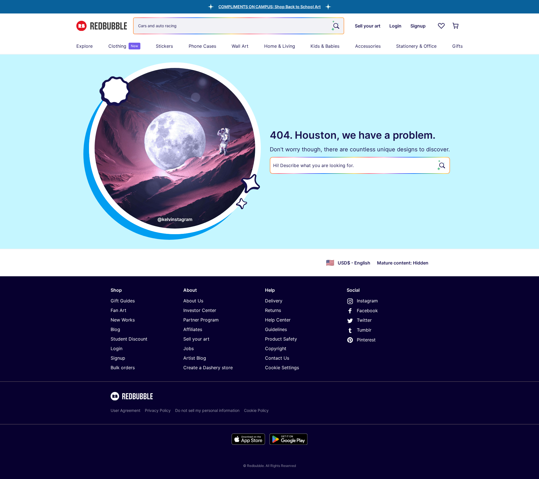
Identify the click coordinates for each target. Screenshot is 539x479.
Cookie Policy (256, 410)
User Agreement (125, 410)
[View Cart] (456, 26)
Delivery (273, 301)
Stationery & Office (416, 46)
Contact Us (277, 358)
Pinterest (366, 340)
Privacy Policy (158, 410)
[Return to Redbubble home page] (101, 26)
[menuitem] (84, 46)
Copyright (275, 348)
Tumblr (364, 330)
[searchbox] (359, 165)
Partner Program (201, 320)
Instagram (367, 301)
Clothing (123, 46)
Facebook (367, 310)
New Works (123, 320)
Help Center (278, 320)
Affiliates (192, 329)
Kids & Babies (324, 46)
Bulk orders (123, 367)
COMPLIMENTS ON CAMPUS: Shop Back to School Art (269, 6)
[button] (269, 6)
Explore (84, 46)
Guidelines (276, 329)
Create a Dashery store (208, 367)
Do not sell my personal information (207, 410)
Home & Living (279, 46)
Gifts (457, 46)
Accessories (368, 46)
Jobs (188, 348)
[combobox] (239, 26)
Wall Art (240, 46)
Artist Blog (194, 358)
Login (116, 348)
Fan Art (118, 310)
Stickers (164, 46)
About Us (193, 301)
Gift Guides (123, 301)
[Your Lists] (441, 26)
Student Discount (129, 339)
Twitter (364, 320)
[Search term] (335, 25)
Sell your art (196, 339)
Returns (273, 310)
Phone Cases (202, 46)
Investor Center (199, 310)
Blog (115, 329)
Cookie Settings (282, 367)
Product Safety (281, 339)
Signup (118, 358)
